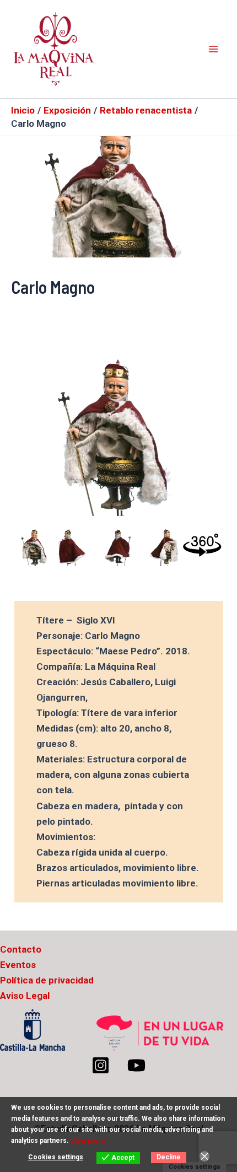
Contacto (20, 949)
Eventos (18, 964)
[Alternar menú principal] (214, 49)
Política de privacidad (47, 980)
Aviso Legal (25, 995)
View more (88, 1140)
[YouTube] (136, 1065)
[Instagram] (100, 1065)
